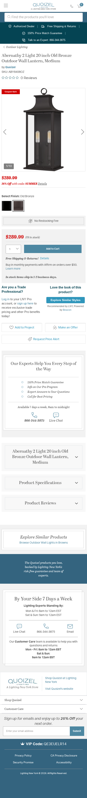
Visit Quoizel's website (59, 689)
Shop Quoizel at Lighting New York (60, 680)
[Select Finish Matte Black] (7, 206)
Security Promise (23, 762)
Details (42, 183)
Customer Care (13, 709)
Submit (77, 731)
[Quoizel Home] (43, 6)
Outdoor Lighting (16, 47)
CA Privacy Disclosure (64, 755)
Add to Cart (52, 249)
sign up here (25, 303)
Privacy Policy (23, 755)
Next (82, 132)
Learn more (13, 268)
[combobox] (43, 17)
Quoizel (10, 67)
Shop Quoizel (12, 700)
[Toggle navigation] (6, 6)
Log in (6, 299)
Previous (4, 132)
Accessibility (64, 762)
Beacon (67, 309)
